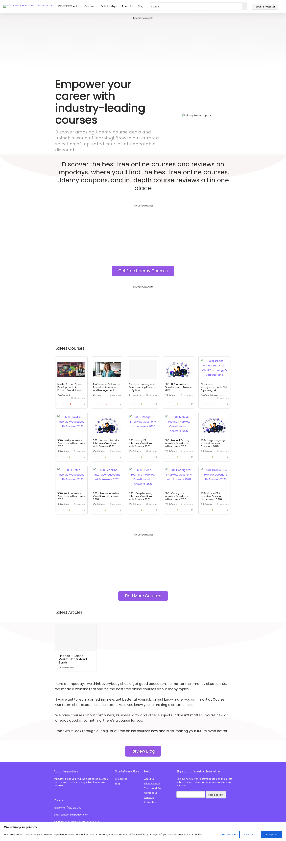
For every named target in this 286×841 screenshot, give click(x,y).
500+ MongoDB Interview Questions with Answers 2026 (140, 443)
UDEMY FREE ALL (66, 6)
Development (63, 395)
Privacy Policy (152, 783)
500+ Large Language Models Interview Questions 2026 (213, 443)
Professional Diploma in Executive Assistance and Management (106, 387)
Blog (140, 6)
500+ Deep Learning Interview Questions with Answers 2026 (140, 496)
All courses (121, 779)
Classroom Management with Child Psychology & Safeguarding (214, 388)
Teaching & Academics (211, 395)
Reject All (249, 834)
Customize (226, 834)
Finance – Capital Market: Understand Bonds (73, 659)
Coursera (90, 6)
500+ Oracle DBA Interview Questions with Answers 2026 (212, 496)
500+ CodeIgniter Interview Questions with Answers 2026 (176, 496)
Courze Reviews (66, 667)
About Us (127, 6)
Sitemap (149, 797)
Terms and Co (152, 788)
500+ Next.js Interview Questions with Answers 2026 (71, 443)
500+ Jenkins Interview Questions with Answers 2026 (106, 496)
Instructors (150, 802)
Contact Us (150, 792)
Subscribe (215, 794)
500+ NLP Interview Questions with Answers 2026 (178, 387)
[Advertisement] (143, 44)
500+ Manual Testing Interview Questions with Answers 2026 (177, 443)
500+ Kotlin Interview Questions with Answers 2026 (71, 496)
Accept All (271, 834)
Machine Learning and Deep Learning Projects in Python (142, 387)
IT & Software (171, 395)
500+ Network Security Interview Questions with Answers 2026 (106, 443)
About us (149, 779)
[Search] (244, 6)
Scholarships (109, 6)
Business (97, 395)
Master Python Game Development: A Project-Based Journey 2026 (70, 388)
